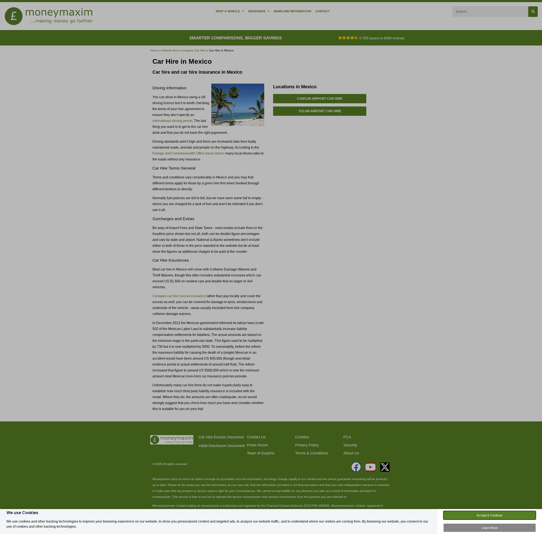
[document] (271, 267)
